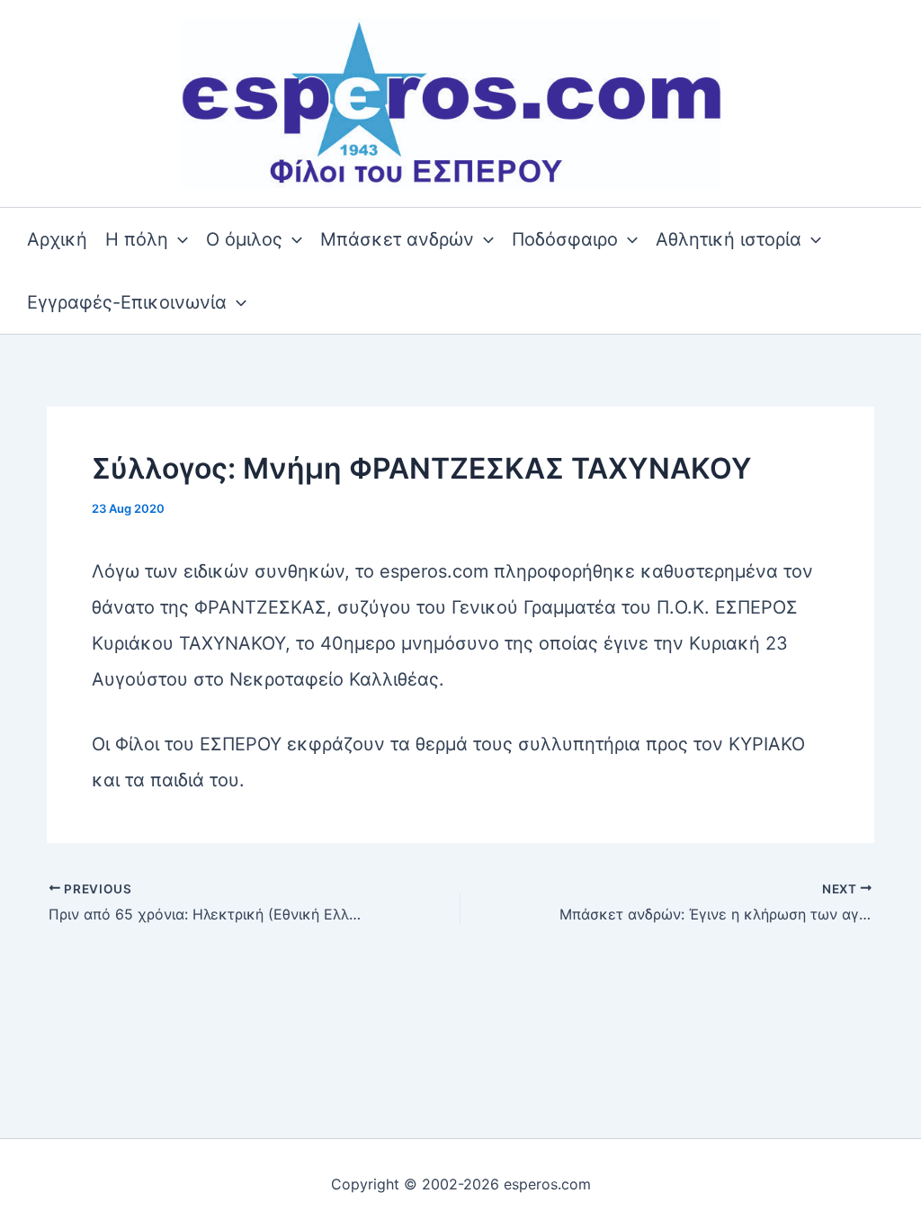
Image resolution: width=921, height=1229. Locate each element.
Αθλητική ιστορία (728, 239)
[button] (178, 239)
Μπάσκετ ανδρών (397, 239)
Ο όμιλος (244, 239)
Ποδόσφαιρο (565, 239)
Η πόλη (136, 239)
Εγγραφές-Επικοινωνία (127, 302)
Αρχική (57, 239)
